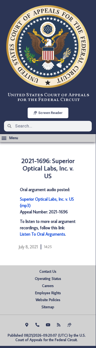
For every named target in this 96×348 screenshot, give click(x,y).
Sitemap (47, 307)
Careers (48, 285)
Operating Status (48, 278)
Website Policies (48, 299)
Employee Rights (48, 292)
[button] (9, 138)
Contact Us (47, 271)
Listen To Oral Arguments (42, 234)
